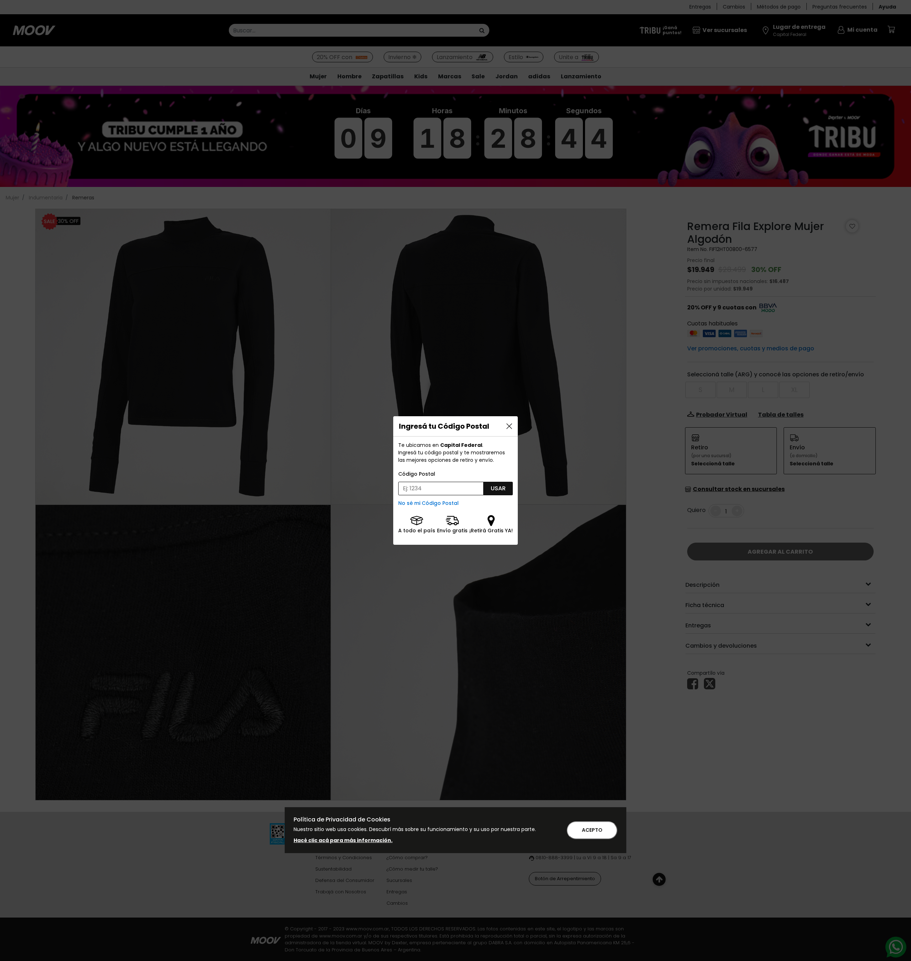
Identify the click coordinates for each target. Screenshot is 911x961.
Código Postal (416, 473)
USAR (498, 488)
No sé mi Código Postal (428, 503)
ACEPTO (592, 830)
